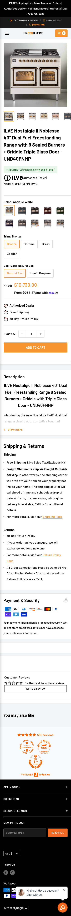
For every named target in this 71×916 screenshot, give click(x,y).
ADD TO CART (35, 347)
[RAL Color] (34, 223)
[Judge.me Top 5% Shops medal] (35, 762)
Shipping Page (52, 516)
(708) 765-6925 (38, 25)
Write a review (35, 688)
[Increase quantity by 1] (40, 333)
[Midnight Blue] (9, 223)
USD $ (8, 853)
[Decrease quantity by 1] (22, 333)
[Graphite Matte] (22, 223)
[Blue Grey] (22, 210)
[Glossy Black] (34, 210)
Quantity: (10, 334)
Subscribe (58, 832)
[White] (60, 223)
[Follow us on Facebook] (5, 872)
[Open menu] (7, 33)
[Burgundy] (47, 210)
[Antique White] (9, 210)
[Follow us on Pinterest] (12, 872)
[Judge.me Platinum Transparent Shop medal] (27, 747)
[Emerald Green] (60, 210)
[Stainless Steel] (47, 223)
